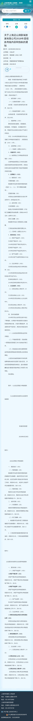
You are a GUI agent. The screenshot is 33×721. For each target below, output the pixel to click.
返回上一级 (16, 19)
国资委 (21, 3)
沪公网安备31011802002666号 (17, 714)
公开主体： (6, 61)
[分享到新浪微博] (16, 27)
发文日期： (6, 58)
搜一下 (27, 11)
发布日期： (6, 64)
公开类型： (6, 52)
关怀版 (29, 5)
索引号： (5, 49)
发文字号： (6, 55)
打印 (25, 23)
